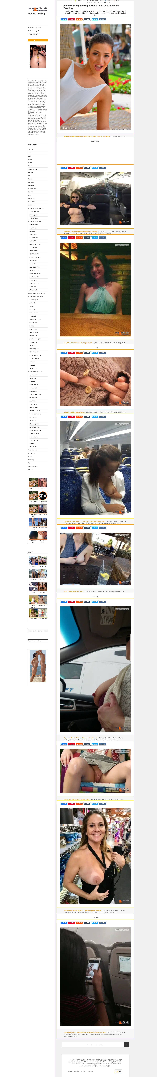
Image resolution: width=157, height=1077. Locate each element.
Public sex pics (34, 358)
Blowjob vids (34, 388)
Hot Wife (31, 185)
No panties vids (34, 427)
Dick (29, 175)
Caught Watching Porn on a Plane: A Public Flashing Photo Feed (85, 1032)
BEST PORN (80, 1)
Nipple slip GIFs (34, 267)
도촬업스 (33, 592)
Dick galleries (34, 218)
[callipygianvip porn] (33, 508)
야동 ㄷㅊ (42, 579)
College (30, 172)
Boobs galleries (34, 215)
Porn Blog (31, 205)
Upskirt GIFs (33, 290)
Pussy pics (33, 362)
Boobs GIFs (33, 241)
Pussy (30, 456)
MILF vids (33, 420)
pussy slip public (79, 13)
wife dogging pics (92, 13)
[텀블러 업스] (33, 560)
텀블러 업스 (34, 566)
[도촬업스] (33, 586)
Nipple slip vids (34, 424)
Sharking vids (34, 440)
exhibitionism (78, 233)
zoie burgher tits (42, 605)
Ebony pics (33, 329)
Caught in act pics (35, 319)
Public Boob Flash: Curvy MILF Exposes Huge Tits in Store (82, 911)
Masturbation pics (35, 339)
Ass (29, 156)
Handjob (31, 182)
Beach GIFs (33, 234)
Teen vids (33, 443)
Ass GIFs (32, 231)
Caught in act (32, 169)
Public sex (31, 453)
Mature (30, 192)
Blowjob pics (34, 313)
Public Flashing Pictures (35, 296)
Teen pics (33, 365)
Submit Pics (39, 40)
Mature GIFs (33, 260)
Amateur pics (34, 300)
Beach (30, 159)
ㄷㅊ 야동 (42, 592)
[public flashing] (33, 482)
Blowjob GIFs (34, 237)
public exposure (93, 233)
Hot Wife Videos (35, 411)
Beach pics (33, 309)
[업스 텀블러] (33, 573)
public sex (102, 233)
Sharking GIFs (34, 283)
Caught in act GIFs (35, 244)
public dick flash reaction (106, 11)
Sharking (31, 460)
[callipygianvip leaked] (42, 535)
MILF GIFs (33, 264)
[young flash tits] (42, 612)
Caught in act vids (35, 394)
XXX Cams (106, 2)
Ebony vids (33, 404)
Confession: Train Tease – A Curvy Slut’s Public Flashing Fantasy (84, 521)
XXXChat (109, 1)
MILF (29, 195)
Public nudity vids (35, 430)
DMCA (97, 1066)
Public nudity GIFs (35, 273)
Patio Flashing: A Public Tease (73, 592)
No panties (31, 202)
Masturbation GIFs (35, 257)
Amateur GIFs (34, 224)
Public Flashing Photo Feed (36, 293)
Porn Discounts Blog (91, 2)
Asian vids (33, 378)
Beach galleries (34, 211)
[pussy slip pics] (42, 522)
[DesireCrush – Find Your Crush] (38, 57)
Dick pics (32, 326)
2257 (93, 1066)
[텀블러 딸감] (42, 560)
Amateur (31, 149)
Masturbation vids (35, 414)
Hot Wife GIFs (34, 254)
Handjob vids (34, 407)
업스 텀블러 (34, 579)
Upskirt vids (33, 446)
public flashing (33, 488)
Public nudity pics (35, 355)
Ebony (30, 179)
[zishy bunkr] (33, 612)
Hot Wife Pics (34, 335)
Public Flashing (36, 13)
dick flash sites (43, 514)
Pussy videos (34, 437)
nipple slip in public (72, 11)
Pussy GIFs (33, 280)
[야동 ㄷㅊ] (42, 573)
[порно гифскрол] (33, 599)
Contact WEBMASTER (85, 1066)
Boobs (30, 166)
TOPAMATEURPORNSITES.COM (94, 1)
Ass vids (32, 381)
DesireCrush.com (120, 1)
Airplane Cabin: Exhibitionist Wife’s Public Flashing (80, 231)
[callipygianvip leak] (33, 535)
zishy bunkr (33, 618)
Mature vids (33, 417)
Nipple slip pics (34, 349)
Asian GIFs (33, 228)
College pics (33, 322)
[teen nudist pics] (42, 482)
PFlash (112, 231)
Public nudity (32, 450)
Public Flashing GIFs (34, 34)
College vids (33, 397)
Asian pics (33, 303)
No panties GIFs (34, 270)
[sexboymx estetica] (33, 495)
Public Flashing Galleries (35, 208)
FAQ (110, 1066)
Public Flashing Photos (35, 31)
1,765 (101, 1044)
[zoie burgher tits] (42, 599)
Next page (126, 1044)
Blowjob (30, 162)
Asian (30, 153)
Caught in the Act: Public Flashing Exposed (78, 343)
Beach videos (34, 384)
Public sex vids (34, 433)
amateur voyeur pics (88, 11)
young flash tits (43, 618)
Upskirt (30, 469)
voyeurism (109, 233)
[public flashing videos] (42, 495)
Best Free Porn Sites (34, 641)
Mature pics (33, 342)
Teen (29, 463)
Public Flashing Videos (35, 27)
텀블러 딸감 (43, 566)
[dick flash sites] (42, 508)
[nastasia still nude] (33, 522)
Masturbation (32, 188)
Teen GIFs (33, 286)
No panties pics (34, 352)
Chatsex (100, 2)
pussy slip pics (43, 527)
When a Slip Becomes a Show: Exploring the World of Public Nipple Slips (87, 136)
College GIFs (34, 247)
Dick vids (32, 401)
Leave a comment (70, 1036)
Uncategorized (33, 466)
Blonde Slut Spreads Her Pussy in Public (77, 799)
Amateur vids (34, 375)
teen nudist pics (42, 488)
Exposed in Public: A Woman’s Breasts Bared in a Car (81, 738)
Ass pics (32, 306)
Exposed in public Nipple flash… (74, 412)
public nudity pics (107, 13)
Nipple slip (31, 198)
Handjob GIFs (34, 251)
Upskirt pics (33, 368)
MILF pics (33, 345)
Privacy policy (104, 1066)
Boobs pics (33, 316)
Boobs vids (33, 391)
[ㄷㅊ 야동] (42, 586)
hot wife (85, 233)
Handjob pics (34, 332)
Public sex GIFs (34, 277)
